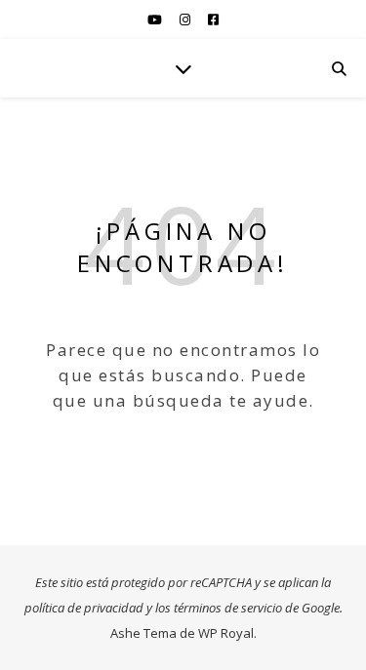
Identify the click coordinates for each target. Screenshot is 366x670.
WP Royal (226, 633)
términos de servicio (228, 607)
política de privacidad (83, 607)
